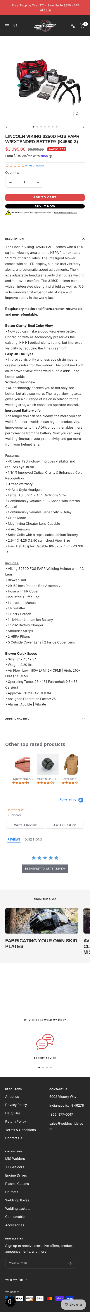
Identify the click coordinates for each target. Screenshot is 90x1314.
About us (12, 1097)
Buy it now (45, 206)
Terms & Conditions (20, 1130)
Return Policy (15, 1121)
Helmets (11, 1192)
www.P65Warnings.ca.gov (65, 212)
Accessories (14, 1225)
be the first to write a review (45, 868)
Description (14, 238)
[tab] (25, 825)
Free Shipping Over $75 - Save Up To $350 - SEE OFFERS (45, 7)
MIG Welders (15, 1159)
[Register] (70, 1263)
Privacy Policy (16, 1105)
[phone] (73, 25)
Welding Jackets (17, 1208)
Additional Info (17, 718)
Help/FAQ (12, 1113)
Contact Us (13, 1138)
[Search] (15, 26)
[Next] (83, 126)
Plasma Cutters (17, 1184)
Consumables (15, 1217)
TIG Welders (14, 1167)
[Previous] (7, 126)
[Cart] (82, 26)
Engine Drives (16, 1175)
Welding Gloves (17, 1200)
